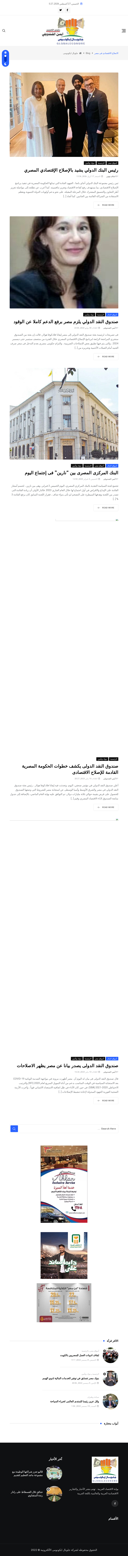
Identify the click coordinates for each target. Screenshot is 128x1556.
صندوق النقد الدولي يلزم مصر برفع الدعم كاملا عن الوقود (66, 321)
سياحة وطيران (93, 1397)
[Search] (3, 30)
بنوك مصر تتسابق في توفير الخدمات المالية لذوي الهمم (70, 1378)
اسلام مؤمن (110, 176)
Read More (108, 205)
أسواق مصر (94, 1351)
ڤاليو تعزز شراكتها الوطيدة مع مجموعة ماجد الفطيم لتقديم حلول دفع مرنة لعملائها (27, 1475)
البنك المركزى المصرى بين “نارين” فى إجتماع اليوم (71, 472)
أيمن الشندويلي (109, 328)
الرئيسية (85, 1351)
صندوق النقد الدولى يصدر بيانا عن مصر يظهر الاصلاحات (67, 1065)
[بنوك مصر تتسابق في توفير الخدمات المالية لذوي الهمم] (110, 1378)
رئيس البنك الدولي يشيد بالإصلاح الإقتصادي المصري (71, 170)
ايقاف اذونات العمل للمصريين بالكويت (79, 1355)
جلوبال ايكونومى (61, 1549)
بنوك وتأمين (86, 1374)
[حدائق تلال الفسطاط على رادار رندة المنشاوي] (54, 1494)
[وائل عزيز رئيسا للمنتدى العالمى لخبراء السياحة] (110, 1401)
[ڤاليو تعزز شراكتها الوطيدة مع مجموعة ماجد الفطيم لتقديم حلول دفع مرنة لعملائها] (54, 1473)
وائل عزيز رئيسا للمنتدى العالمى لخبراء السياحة (74, 1401)
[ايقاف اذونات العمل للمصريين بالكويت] (110, 1355)
